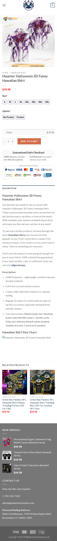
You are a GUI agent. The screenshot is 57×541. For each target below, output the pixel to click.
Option (6, 111)
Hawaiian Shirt (18, 73)
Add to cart (29, 141)
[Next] (54, 394)
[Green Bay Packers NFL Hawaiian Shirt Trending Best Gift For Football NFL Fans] (42, 382)
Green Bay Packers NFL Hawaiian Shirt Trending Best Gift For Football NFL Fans (42, 404)
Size (4, 96)
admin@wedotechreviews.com (18, 502)
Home (5, 73)
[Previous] (2, 394)
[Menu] (4, 5)
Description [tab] (9, 188)
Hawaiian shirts (17, 234)
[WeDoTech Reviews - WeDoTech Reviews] (28, 5)
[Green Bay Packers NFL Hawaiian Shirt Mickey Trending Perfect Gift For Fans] (14, 382)
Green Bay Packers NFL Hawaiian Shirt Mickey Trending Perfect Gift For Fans (14, 404)
